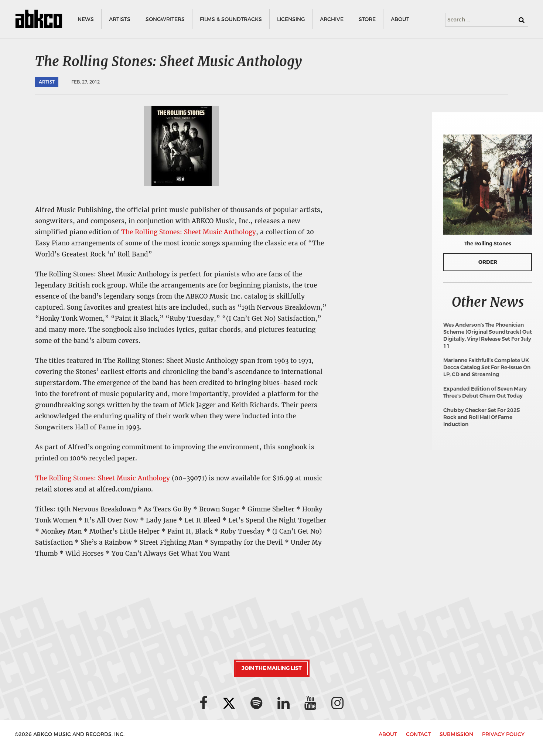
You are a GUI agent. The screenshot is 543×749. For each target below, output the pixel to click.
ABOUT (400, 19)
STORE (367, 19)
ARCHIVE (332, 19)
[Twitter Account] (229, 703)
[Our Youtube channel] (310, 703)
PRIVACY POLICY (503, 734)
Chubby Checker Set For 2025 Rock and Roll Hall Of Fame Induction (481, 417)
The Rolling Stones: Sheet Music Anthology (188, 232)
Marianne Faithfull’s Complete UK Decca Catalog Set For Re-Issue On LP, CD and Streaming (486, 367)
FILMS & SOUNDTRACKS (231, 19)
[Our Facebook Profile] (203, 703)
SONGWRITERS (165, 19)
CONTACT (418, 734)
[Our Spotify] (256, 703)
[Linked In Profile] (283, 703)
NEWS (86, 19)
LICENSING (291, 19)
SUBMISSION (456, 734)
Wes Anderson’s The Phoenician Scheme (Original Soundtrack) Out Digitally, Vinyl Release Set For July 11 (487, 335)
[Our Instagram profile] (337, 703)
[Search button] (522, 20)
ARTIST (47, 82)
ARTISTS (119, 19)
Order (487, 262)
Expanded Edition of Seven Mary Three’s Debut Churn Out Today (485, 392)
